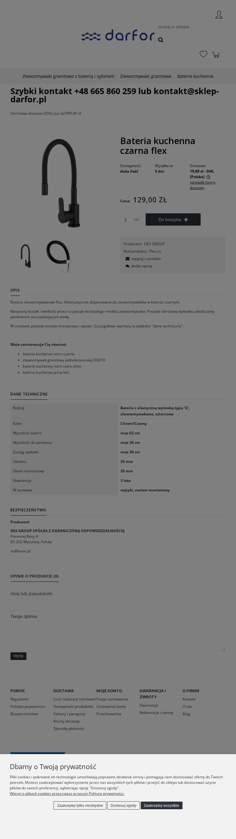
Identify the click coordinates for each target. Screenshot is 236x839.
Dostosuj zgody (123, 805)
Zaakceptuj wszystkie (161, 805)
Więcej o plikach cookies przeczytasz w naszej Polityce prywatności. (67, 793)
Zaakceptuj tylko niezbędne (80, 805)
